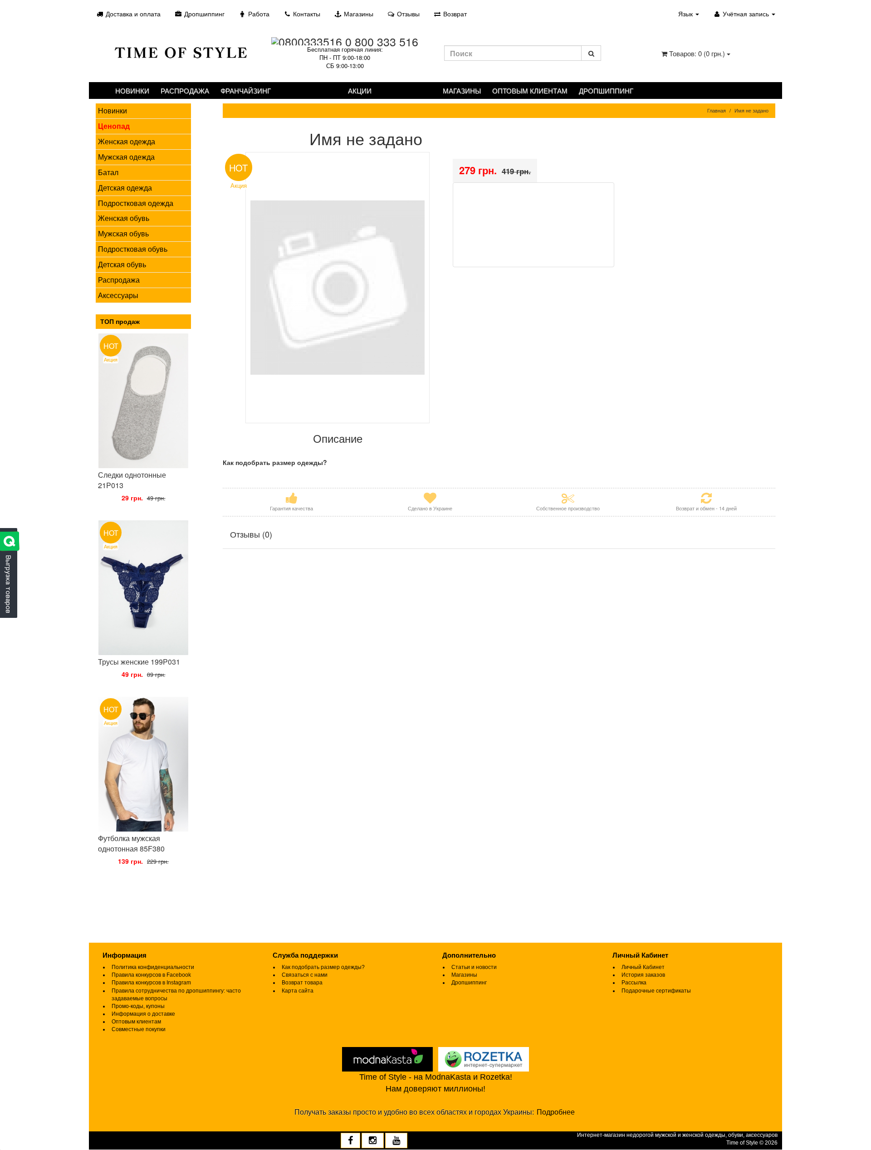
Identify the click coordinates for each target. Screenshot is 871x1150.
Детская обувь (122, 264)
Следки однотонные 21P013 (132, 480)
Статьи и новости (474, 967)
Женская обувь (123, 218)
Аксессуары (118, 295)
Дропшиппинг (203, 13)
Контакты (305, 13)
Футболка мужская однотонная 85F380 (131, 843)
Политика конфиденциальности (153, 967)
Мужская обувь (123, 233)
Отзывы (407, 13)
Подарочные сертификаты (656, 991)
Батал (108, 172)
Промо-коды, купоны (138, 1006)
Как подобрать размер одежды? (323, 967)
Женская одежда (126, 141)
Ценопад (114, 126)
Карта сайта (297, 991)
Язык (686, 13)
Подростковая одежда (135, 203)
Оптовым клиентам (530, 90)
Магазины (357, 13)
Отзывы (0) (251, 534)
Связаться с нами (305, 975)
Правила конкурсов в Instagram (151, 982)
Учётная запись (746, 13)
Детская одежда (125, 187)
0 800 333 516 (381, 41)
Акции (360, 90)
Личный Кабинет (643, 967)
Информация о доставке (143, 1014)
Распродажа (185, 90)
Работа (257, 13)
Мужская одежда (126, 157)
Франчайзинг (245, 90)
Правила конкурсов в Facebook (151, 975)
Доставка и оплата (132, 13)
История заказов (643, 975)
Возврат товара (302, 982)
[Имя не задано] (338, 287)
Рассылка (633, 982)
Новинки (132, 90)
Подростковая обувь (132, 249)
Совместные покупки (139, 1029)
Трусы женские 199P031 (139, 661)
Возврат (454, 13)
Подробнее (556, 1112)
